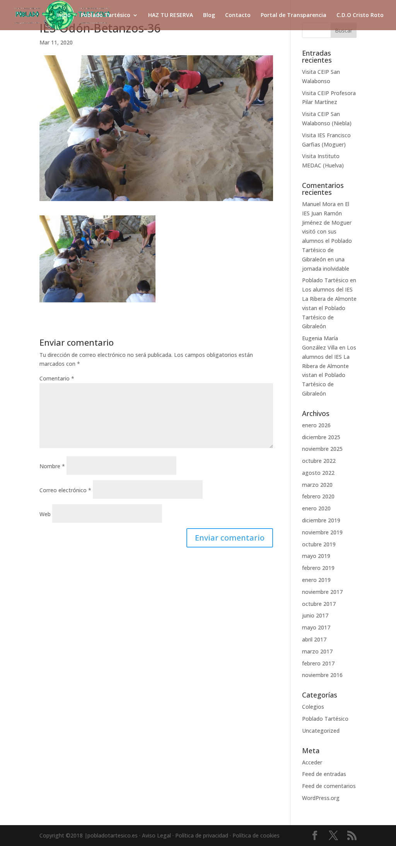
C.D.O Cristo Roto (360, 15)
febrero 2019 (318, 567)
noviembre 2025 (322, 448)
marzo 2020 (317, 484)
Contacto (238, 15)
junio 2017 (315, 615)
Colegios (313, 706)
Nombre (52, 466)
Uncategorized (321, 730)
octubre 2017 (319, 603)
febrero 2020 (318, 496)
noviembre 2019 (322, 532)
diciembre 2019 (321, 520)
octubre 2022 (319, 460)
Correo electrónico (65, 490)
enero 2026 (316, 425)
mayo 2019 (316, 555)
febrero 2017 (318, 663)
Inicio (63, 15)
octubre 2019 (319, 544)
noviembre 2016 (322, 675)
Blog (209, 15)
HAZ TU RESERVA (170, 15)
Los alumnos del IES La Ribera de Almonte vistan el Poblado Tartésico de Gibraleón (329, 308)
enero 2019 (316, 579)
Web (45, 514)
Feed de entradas (324, 774)
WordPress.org (321, 798)
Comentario (56, 378)
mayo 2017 (316, 627)
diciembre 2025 (321, 437)
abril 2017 (314, 639)
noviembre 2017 (322, 591)
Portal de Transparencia (293, 15)
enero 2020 (316, 508)
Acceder (312, 762)
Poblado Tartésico (105, 15)
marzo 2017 (317, 651)
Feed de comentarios (329, 786)
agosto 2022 (318, 472)
